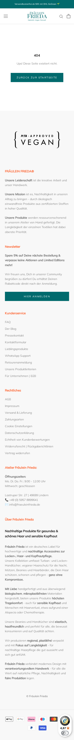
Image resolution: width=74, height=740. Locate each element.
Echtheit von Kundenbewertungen (27, 439)
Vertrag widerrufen (17, 453)
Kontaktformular (15, 342)
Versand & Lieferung (18, 413)
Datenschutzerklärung (19, 433)
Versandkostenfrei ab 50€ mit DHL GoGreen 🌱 (37, 4)
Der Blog (10, 329)
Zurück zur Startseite (37, 77)
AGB (8, 399)
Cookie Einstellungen (18, 426)
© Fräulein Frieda (37, 696)
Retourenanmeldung (18, 362)
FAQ (8, 322)
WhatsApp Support (18, 356)
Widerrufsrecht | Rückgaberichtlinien (29, 446)
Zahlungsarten (14, 419)
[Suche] (61, 16)
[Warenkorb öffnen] (68, 16)
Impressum (12, 406)
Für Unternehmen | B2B (20, 376)
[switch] (65, 733)
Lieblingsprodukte (16, 349)
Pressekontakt (14, 335)
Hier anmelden (37, 296)
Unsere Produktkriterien (20, 369)
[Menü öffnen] (6, 16)
